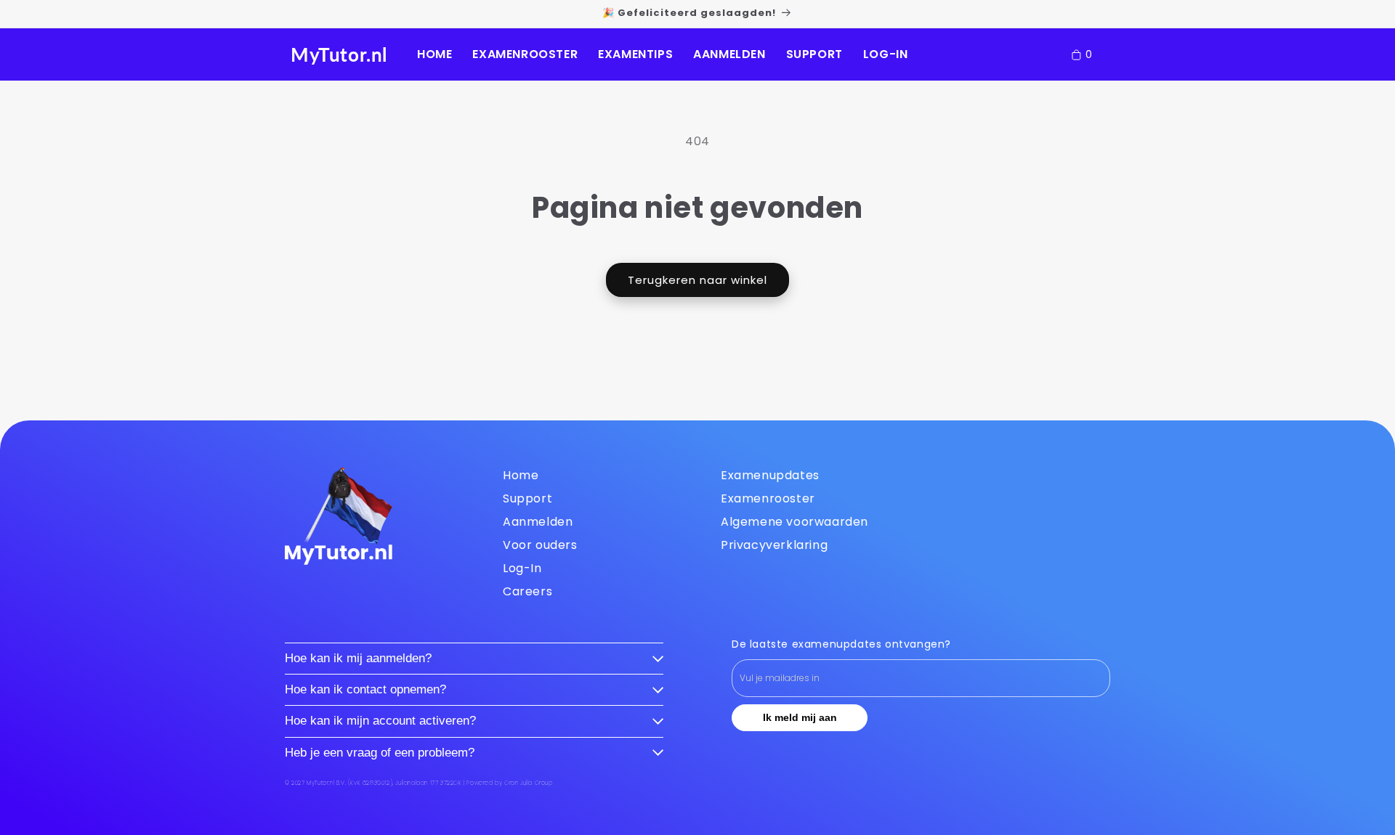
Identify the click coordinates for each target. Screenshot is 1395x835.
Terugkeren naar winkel (697, 280)
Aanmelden (538, 521)
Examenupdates (770, 475)
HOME (434, 54)
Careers (527, 591)
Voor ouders (540, 545)
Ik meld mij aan (800, 717)
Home (520, 475)
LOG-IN (885, 54)
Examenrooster (768, 498)
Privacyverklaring (774, 545)
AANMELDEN (729, 54)
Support (527, 498)
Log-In (522, 568)
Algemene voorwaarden (794, 521)
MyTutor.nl (339, 54)
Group (528, 783)
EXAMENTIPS (635, 54)
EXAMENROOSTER (525, 54)
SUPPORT (814, 54)
